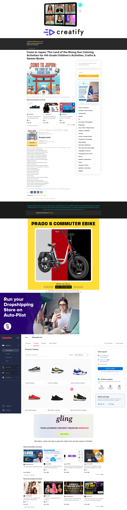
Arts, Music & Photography (85, 122)
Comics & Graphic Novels (85, 136)
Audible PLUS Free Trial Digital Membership (37, 162)
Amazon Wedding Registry (33, 170)
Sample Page (31, 48)
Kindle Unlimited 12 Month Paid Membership (37, 159)
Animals (80, 116)
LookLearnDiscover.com (35, 41)
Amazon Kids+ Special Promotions (35, 180)
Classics (80, 133)
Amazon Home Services (32, 174)
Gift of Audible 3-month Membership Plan (37, 155)
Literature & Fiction (83, 165)
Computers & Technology (85, 139)
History (80, 156)
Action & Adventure (83, 107)
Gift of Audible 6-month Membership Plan (37, 156)
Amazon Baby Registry (32, 168)
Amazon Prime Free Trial (32, 171)
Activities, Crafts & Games (40, 195)
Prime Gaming (30, 175)
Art (79, 119)
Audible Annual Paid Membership (35, 149)
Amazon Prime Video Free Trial (34, 186)
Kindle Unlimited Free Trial (33, 173)
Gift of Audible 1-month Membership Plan (37, 158)
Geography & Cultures (84, 150)
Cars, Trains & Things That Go (86, 127)
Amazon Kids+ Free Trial (32, 178)
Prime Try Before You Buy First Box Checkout (37, 181)
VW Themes (50, 212)
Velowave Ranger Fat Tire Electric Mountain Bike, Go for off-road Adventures (63, 292)
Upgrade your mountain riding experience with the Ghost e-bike (63, 290)
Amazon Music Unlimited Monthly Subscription (38, 183)
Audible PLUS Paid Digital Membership (36, 153)
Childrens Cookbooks (84, 130)
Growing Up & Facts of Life (85, 153)
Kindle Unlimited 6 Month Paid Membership (37, 165)
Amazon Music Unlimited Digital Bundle (36, 184)
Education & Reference (84, 145)
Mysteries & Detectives (84, 168)
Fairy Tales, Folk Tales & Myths (86, 148)
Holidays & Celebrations (84, 159)
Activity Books (82, 113)
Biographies (81, 125)
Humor (80, 162)
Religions (80, 171)
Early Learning (82, 142)
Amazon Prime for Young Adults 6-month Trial (38, 167)
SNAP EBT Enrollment (31, 161)
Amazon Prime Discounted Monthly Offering (37, 177)
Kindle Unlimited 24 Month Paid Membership (37, 152)
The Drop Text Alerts (31, 164)
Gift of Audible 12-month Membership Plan (37, 150)
